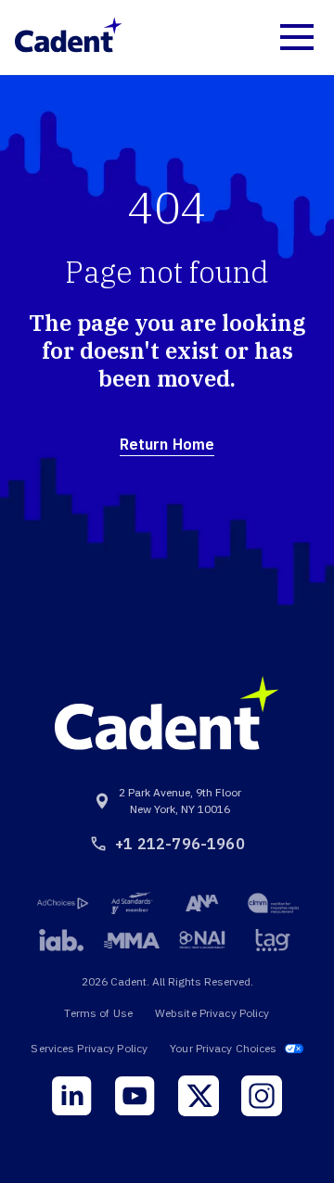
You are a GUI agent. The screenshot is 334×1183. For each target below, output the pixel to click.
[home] (68, 37)
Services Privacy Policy (89, 1048)
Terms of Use (98, 1013)
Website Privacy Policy (212, 1013)
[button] (297, 37)
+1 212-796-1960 (179, 843)
